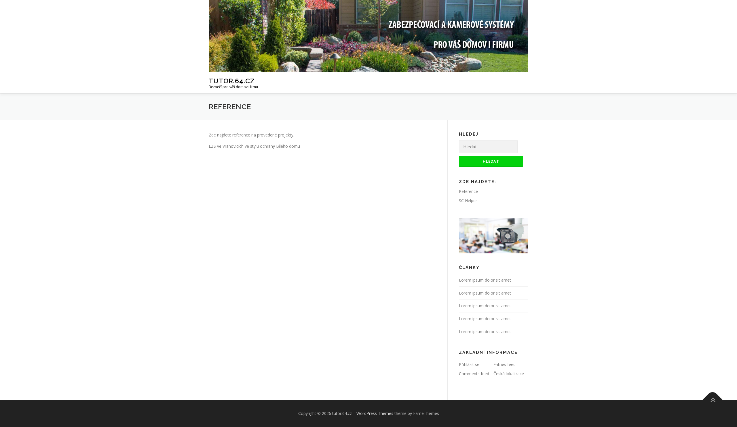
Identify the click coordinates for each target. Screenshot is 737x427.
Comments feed (474, 373)
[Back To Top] (712, 400)
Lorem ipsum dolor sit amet (485, 280)
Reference (468, 191)
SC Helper (468, 200)
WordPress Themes (374, 413)
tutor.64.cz (232, 80)
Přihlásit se (469, 364)
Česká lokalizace (508, 373)
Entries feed (504, 364)
